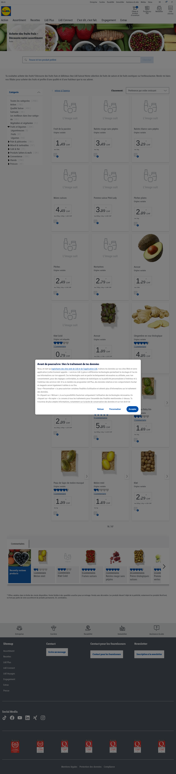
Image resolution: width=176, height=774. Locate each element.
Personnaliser (115, 409)
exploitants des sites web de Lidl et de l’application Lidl (74, 368)
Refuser (100, 409)
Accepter (132, 409)
